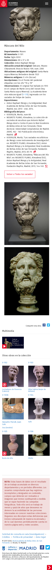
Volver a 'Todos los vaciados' (20, 174)
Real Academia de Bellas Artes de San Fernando (22, 542)
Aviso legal (41, 537)
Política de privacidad (23, 537)
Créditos (6, 537)
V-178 (25, 94)
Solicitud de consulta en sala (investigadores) (23, 534)
